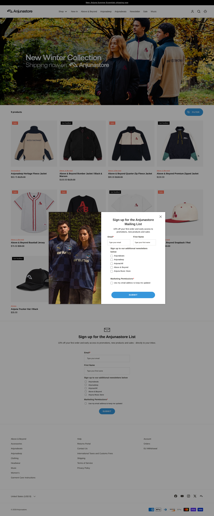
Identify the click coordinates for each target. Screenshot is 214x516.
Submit (133, 295)
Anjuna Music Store (122, 271)
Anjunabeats (119, 256)
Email (111, 237)
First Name (138, 237)
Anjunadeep (119, 259)
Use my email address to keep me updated (132, 283)
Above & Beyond (121, 267)
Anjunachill (118, 263)
